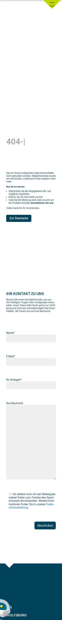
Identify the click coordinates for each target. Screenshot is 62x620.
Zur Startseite (18, 218)
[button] (6, 614)
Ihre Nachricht (14, 403)
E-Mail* (10, 356)
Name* (10, 332)
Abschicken (45, 525)
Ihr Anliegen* (14, 379)
